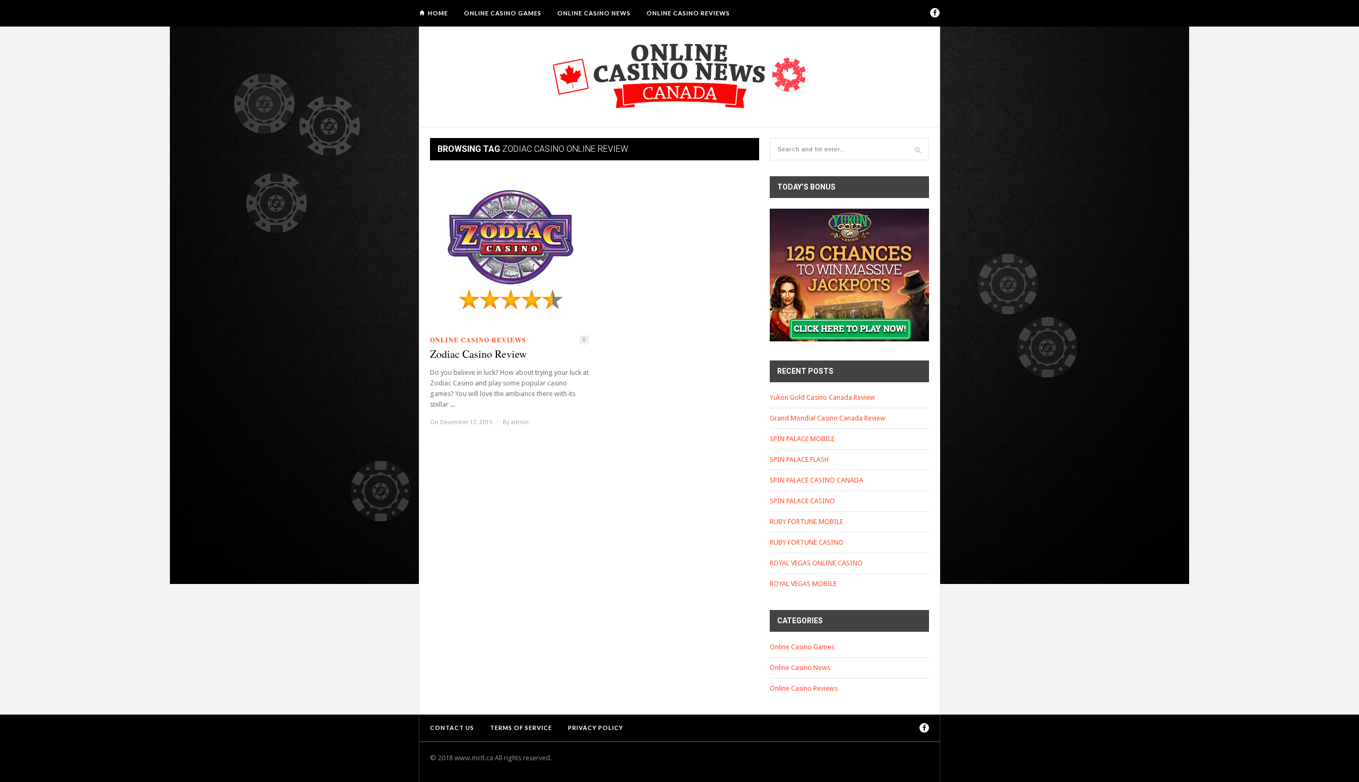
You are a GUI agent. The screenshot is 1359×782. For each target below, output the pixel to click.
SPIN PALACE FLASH (799, 459)
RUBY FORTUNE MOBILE (806, 522)
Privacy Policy (595, 727)
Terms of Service (521, 727)
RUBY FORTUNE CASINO (807, 542)
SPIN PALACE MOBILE (802, 439)
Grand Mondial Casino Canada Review (827, 418)
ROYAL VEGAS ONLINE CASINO (816, 563)
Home (438, 13)
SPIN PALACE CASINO (802, 501)
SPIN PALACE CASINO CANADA (816, 480)
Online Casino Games (502, 13)
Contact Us (452, 727)
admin (520, 422)
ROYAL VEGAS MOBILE (803, 584)
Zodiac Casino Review (478, 354)
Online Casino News (594, 13)
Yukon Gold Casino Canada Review (822, 397)
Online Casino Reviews (688, 13)
